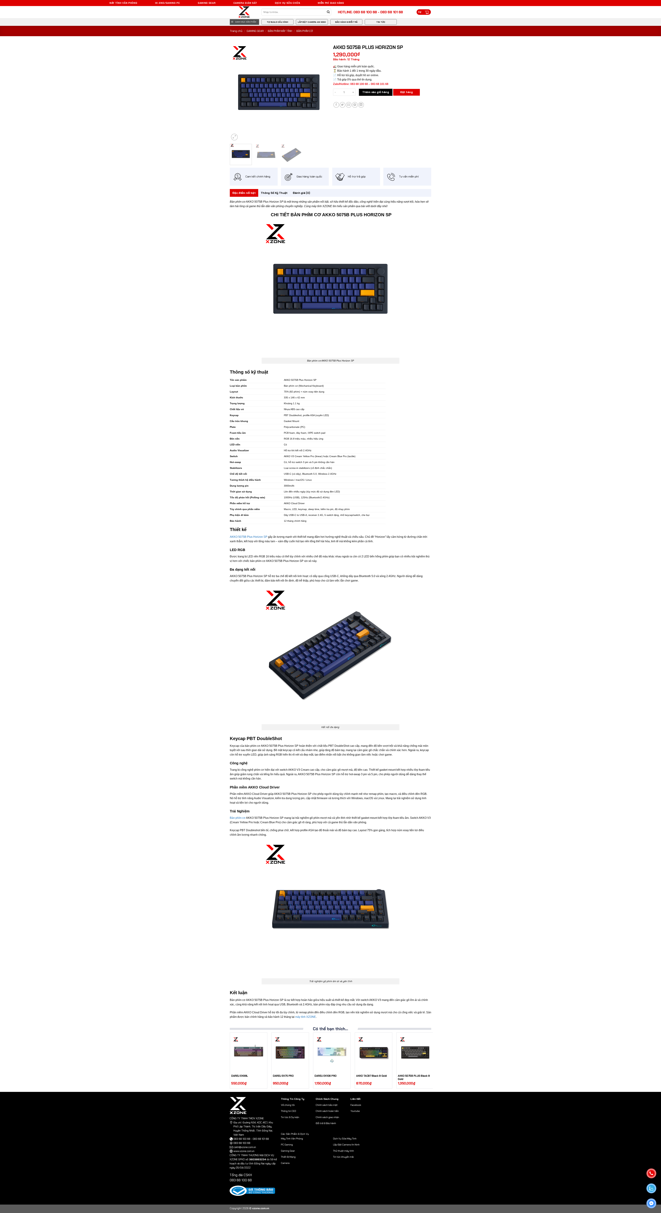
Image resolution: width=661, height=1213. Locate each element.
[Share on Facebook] (336, 105)
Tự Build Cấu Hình (277, 22)
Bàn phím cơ (237, 817)
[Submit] (328, 12)
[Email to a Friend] (349, 105)
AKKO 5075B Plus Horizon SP (248, 536)
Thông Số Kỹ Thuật (274, 193)
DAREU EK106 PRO (325, 1076)
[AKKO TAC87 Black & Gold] (374, 1052)
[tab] (244, 193)
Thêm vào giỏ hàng (375, 92)
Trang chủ (236, 31)
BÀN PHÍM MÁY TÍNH (280, 31)
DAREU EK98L (239, 1076)
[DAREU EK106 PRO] (332, 1052)
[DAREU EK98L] (249, 1052)
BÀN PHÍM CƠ (304, 31)
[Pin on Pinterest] (355, 105)
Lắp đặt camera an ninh (312, 22)
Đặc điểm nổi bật (244, 193)
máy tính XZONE (305, 1016)
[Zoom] (234, 137)
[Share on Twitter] (342, 105)
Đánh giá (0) (301, 193)
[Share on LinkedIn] (361, 105)
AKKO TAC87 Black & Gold (371, 1076)
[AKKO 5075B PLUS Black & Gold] (415, 1052)
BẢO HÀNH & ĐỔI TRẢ (346, 22)
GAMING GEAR (255, 31)
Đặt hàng (406, 92)
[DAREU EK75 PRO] (290, 1052)
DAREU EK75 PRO (283, 1076)
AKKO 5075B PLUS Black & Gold (414, 1077)
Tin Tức (380, 22)
